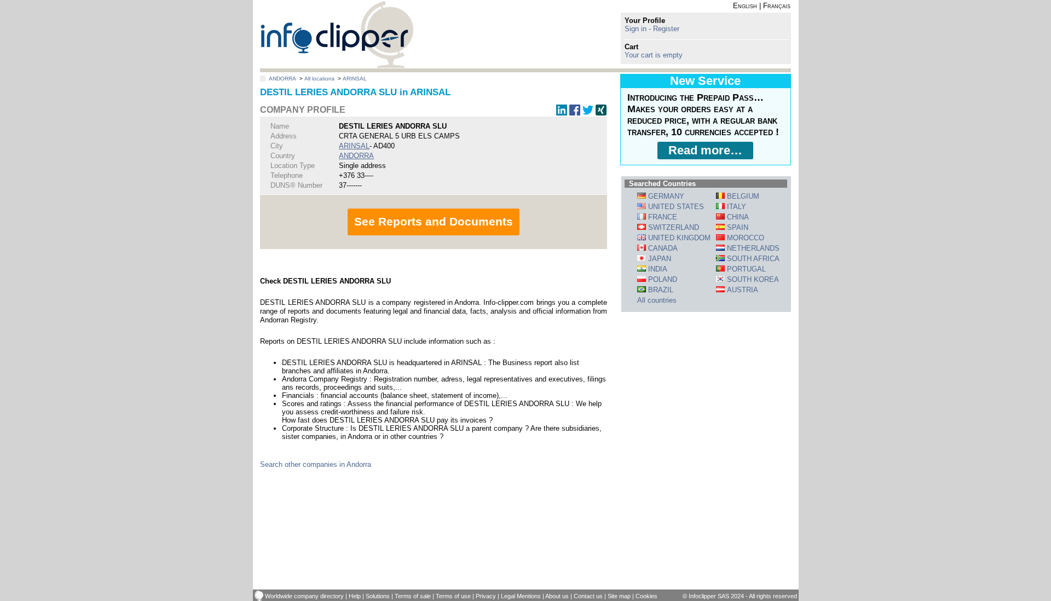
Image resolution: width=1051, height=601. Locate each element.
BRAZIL (659, 290)
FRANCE (661, 217)
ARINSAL (355, 79)
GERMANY (665, 196)
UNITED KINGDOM (678, 238)
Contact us (588, 596)
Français (776, 6)
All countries (657, 300)
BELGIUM (742, 196)
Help (355, 596)
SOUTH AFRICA (752, 259)
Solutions (378, 596)
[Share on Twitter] (587, 113)
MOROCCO (744, 238)
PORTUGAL (745, 269)
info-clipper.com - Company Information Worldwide (337, 34)
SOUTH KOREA (752, 279)
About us (557, 596)
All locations (319, 79)
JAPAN (658, 259)
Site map (619, 596)
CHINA (737, 217)
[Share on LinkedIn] (561, 113)
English (745, 6)
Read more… (705, 150)
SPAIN (736, 227)
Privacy (486, 596)
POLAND (661, 279)
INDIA (656, 269)
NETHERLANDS (752, 248)
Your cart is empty (654, 55)
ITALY (735, 207)
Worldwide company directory (304, 596)
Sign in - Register (652, 29)
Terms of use (453, 596)
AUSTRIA (741, 290)
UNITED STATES (675, 207)
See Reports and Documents (433, 221)
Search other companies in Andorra (315, 464)
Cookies (646, 596)
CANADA (662, 248)
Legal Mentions (521, 596)
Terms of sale (413, 596)
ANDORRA (282, 79)
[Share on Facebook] (574, 113)
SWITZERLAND (672, 227)
